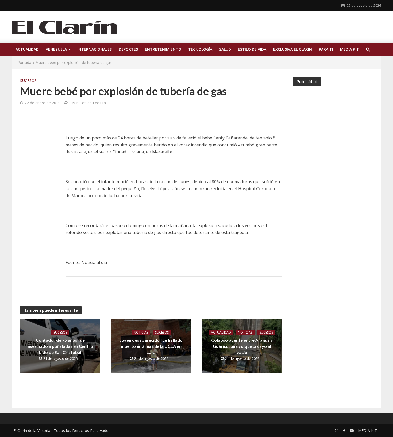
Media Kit (349, 49)
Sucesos (28, 80)
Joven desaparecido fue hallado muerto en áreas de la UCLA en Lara (151, 346)
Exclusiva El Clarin (292, 49)
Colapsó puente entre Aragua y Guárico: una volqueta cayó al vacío (242, 346)
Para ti (326, 49)
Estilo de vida (252, 49)
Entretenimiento (163, 49)
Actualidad (27, 49)
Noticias (141, 332)
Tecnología (200, 49)
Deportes (128, 49)
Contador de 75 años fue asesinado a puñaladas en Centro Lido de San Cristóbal (60, 346)
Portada (24, 62)
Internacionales (94, 49)
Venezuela (56, 49)
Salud (225, 49)
